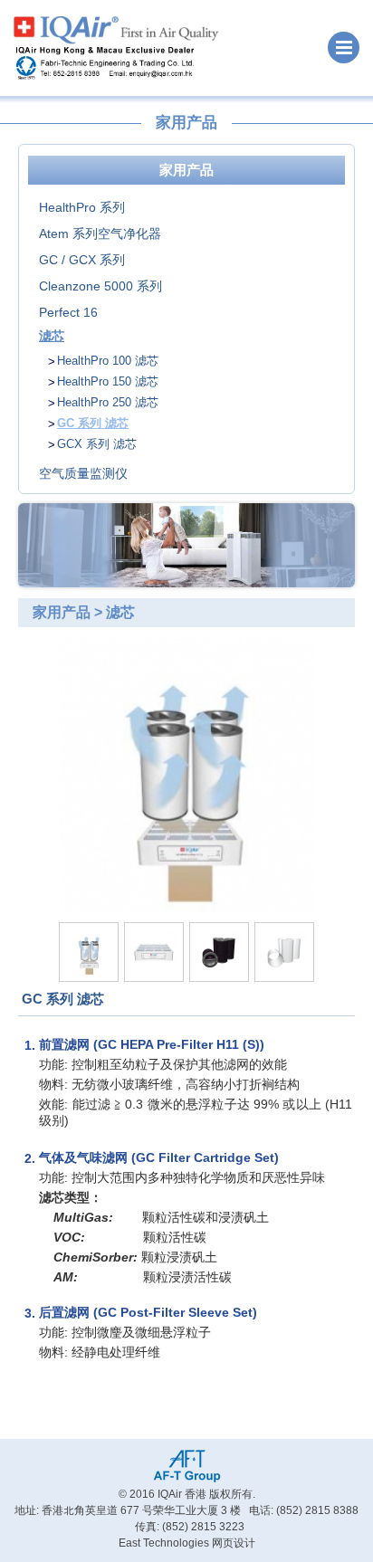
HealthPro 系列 (82, 207)
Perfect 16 (68, 312)
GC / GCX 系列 (82, 259)
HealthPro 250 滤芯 (107, 402)
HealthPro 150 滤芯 (107, 381)
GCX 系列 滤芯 (97, 444)
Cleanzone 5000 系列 (100, 286)
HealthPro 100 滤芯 (107, 360)
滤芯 (51, 336)
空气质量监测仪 (83, 473)
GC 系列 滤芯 (93, 423)
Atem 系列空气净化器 (100, 233)
